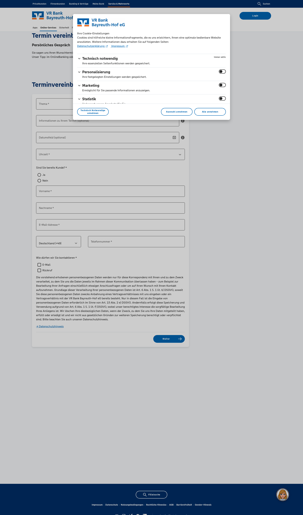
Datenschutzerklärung (91, 46)
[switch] (222, 71)
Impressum (118, 46)
